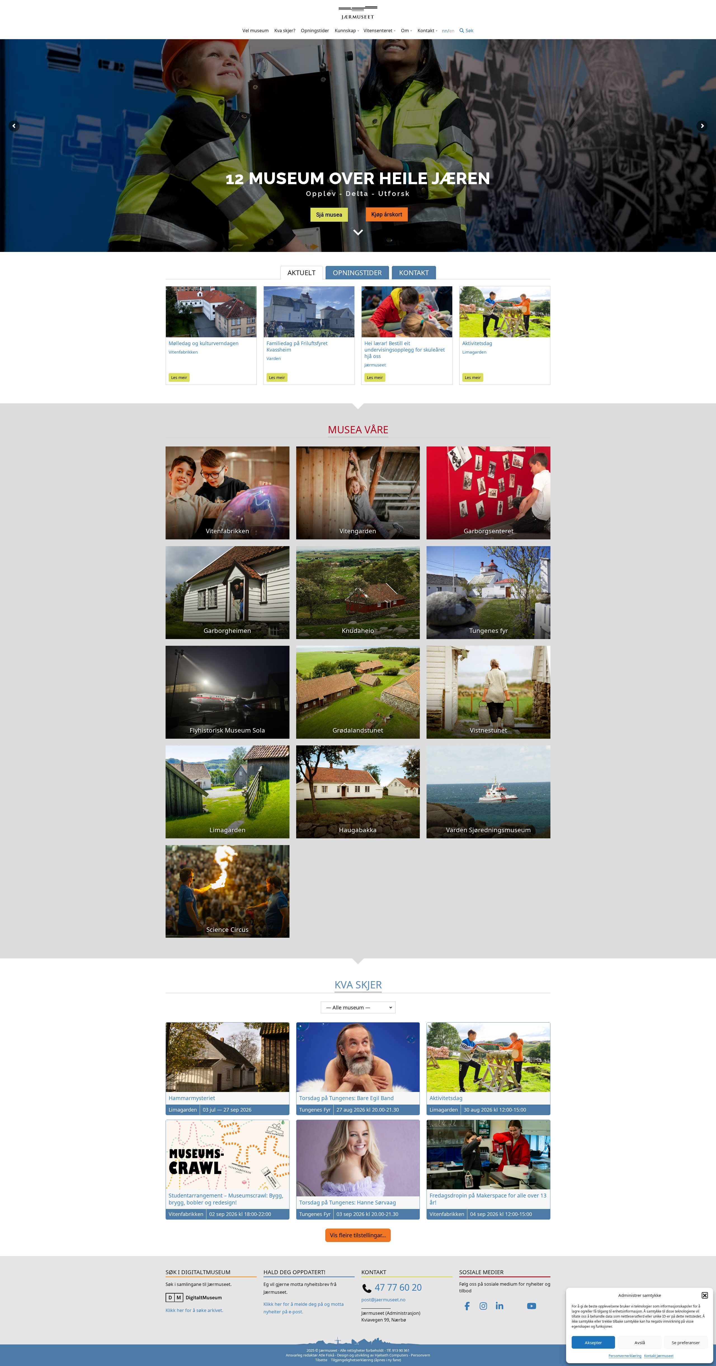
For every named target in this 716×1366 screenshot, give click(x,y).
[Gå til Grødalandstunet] (358, 684)
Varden (274, 358)
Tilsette (321, 1359)
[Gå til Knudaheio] (358, 584)
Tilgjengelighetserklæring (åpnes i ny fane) (366, 1359)
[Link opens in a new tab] (194, 1297)
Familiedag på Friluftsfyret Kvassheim (297, 346)
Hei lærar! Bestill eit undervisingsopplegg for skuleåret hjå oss (404, 349)
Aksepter (593, 1342)
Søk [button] (469, 30)
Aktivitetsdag (477, 343)
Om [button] (405, 30)
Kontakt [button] (426, 30)
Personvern (420, 1355)
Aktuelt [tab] (301, 272)
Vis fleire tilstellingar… (358, 1235)
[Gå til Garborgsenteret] (488, 484)
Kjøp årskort (386, 214)
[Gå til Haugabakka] (358, 783)
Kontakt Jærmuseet (658, 1355)
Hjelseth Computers (391, 1355)
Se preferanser (686, 1342)
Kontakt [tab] (414, 272)
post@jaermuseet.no (383, 1300)
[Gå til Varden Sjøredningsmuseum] (488, 783)
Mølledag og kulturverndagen (204, 343)
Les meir (179, 377)
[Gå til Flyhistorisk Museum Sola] (227, 684)
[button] (705, 1295)
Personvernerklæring (625, 1355)
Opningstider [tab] (357, 272)
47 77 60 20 (398, 1287)
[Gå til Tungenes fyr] (488, 584)
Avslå (640, 1342)
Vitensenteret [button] (378, 30)
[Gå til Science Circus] (227, 883)
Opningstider (315, 30)
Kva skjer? (284, 30)
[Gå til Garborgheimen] (227, 584)
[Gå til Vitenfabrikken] (227, 484)
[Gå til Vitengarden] (358, 484)
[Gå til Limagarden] (227, 783)
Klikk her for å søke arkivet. (194, 1310)
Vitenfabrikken (183, 352)
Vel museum (255, 30)
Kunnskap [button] (345, 30)
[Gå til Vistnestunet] (488, 684)
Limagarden (474, 352)
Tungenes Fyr (315, 1109)
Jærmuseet (375, 365)
